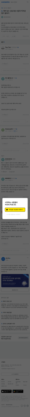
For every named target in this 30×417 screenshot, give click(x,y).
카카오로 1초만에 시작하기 (16, 209)
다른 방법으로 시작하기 (14, 214)
